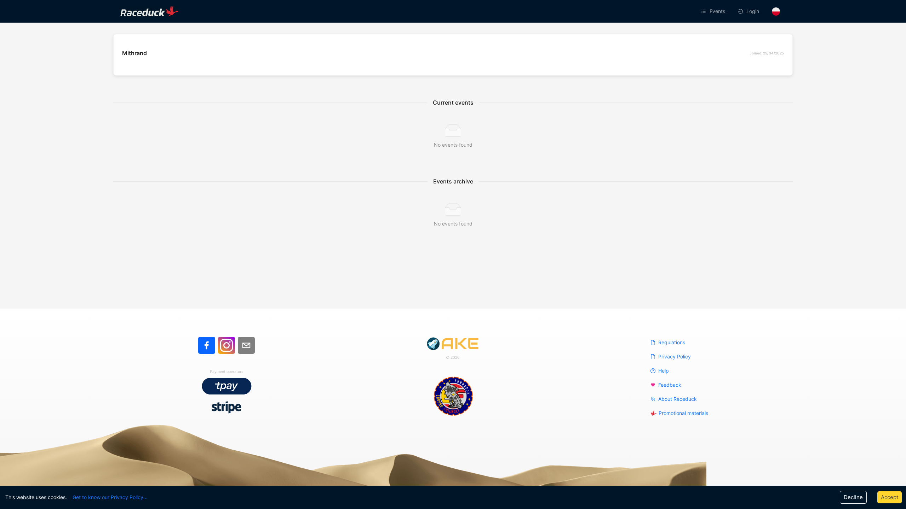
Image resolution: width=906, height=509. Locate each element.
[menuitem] (713, 11)
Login (752, 11)
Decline (853, 497)
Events (717, 11)
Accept (889, 497)
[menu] (621, 11)
